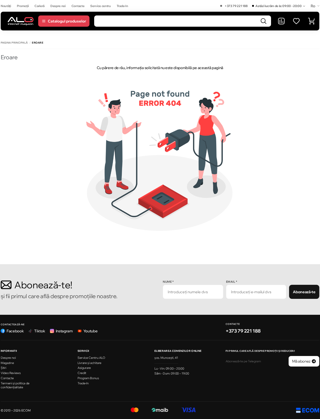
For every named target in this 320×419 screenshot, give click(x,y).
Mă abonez (301, 361)
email (231, 281)
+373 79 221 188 (236, 6)
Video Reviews (11, 373)
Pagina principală (14, 42)
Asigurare (84, 368)
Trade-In (122, 6)
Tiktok (39, 331)
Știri (3, 368)
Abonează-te (304, 291)
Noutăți (6, 6)
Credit (82, 373)
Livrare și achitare (89, 363)
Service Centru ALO (91, 358)
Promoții (23, 6)
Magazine (7, 363)
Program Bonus (88, 378)
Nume (168, 281)
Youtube (90, 331)
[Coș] (311, 21)
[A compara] (281, 21)
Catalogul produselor (67, 21)
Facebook (15, 331)
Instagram (64, 331)
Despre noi (58, 6)
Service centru (100, 6)
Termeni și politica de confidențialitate (15, 385)
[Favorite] (296, 21)
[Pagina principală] (20, 21)
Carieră (39, 6)
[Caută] (263, 21)
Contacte (77, 6)
